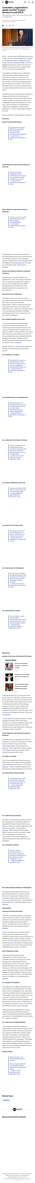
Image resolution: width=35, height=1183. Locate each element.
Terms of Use (24, 1177)
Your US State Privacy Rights (25, 1173)
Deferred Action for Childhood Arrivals (18, 60)
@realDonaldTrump (16, 409)
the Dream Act (20, 263)
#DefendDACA (18, 411)
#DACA (17, 454)
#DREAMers (13, 174)
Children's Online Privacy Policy (13, 1175)
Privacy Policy (15, 1173)
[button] (2, 2)
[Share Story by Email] (9, 25)
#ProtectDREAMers (15, 222)
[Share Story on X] (6, 25)
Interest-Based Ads (24, 1175)
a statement (14, 315)
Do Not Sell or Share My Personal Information (14, 1178)
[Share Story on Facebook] (3, 25)
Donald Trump (7, 277)
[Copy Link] (13, 25)
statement (18, 342)
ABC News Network (7, 1173)
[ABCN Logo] (9, 2)
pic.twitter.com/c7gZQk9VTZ (18, 134)
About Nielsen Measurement (14, 1177)
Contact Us (27, 1178)
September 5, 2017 (17, 371)
